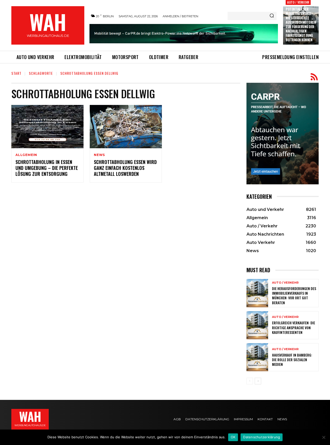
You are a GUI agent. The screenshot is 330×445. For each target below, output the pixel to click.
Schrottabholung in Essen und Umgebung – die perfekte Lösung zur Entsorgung (46, 168)
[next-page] (258, 381)
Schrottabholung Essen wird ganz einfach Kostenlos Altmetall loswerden (125, 168)
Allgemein (26, 154)
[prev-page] (249, 381)
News (99, 154)
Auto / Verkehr (298, 2)
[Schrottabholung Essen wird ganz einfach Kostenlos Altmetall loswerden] (126, 126)
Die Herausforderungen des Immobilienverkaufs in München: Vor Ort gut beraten (294, 295)
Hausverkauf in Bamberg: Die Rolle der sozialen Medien (292, 359)
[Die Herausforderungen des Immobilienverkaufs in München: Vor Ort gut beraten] (257, 293)
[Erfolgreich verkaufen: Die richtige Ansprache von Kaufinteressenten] (257, 325)
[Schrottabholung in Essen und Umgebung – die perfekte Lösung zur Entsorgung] (47, 126)
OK (233, 437)
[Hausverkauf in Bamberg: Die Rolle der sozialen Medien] (257, 357)
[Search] (272, 16)
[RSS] (314, 76)
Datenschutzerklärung (261, 437)
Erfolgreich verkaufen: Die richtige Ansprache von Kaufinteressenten (293, 327)
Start (16, 73)
